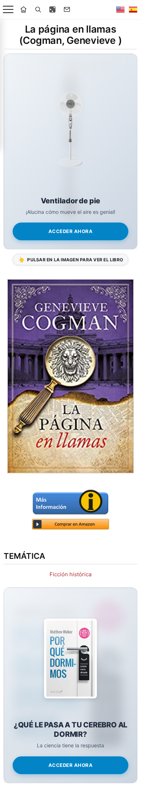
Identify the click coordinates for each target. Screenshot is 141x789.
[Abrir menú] (8, 9)
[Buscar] (38, 9)
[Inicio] (23, 9)
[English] (120, 9)
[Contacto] (66, 9)
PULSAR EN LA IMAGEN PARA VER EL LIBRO (70, 259)
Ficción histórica (70, 574)
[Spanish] (133, 9)
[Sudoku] (52, 9)
